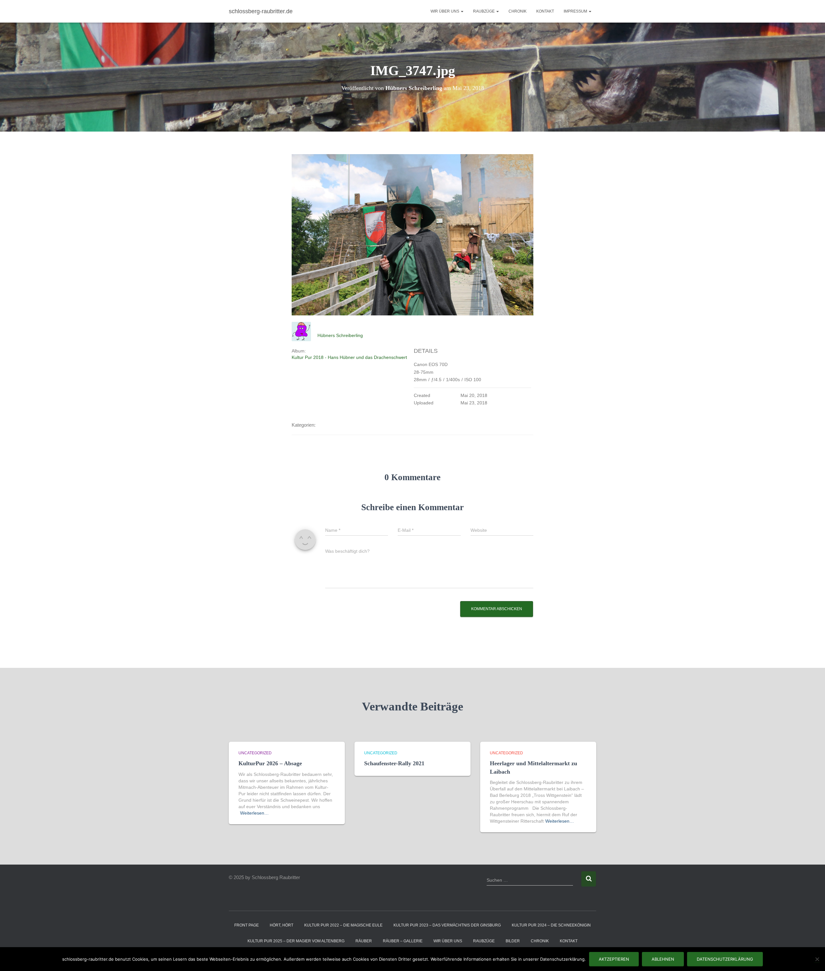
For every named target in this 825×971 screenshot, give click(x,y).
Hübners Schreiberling (340, 335)
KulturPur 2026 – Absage (270, 763)
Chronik (518, 11)
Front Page (246, 925)
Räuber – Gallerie (402, 941)
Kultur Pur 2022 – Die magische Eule (343, 925)
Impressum (576, 11)
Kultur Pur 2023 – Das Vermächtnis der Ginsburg (447, 925)
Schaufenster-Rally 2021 (394, 763)
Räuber (363, 941)
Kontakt (545, 11)
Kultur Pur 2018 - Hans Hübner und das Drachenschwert (349, 357)
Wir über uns (445, 11)
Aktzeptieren (614, 959)
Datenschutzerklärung (725, 959)
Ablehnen (663, 959)
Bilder (513, 941)
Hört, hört (281, 925)
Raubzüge (484, 11)
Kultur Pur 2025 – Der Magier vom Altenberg (296, 941)
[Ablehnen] (817, 959)
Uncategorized (255, 753)
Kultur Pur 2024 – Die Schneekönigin (551, 925)
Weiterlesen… (254, 813)
